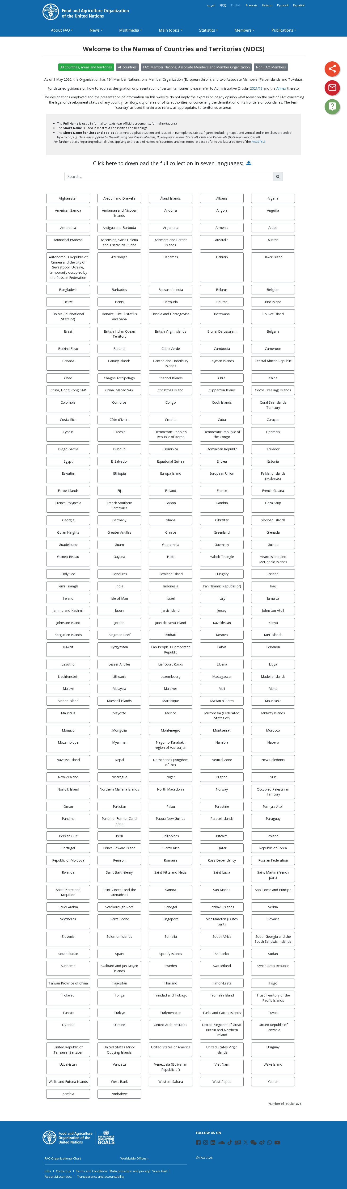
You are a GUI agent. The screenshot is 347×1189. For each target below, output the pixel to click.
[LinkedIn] (213, 1143)
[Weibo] (262, 1143)
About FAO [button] (60, 30)
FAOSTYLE (259, 141)
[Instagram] (205, 1143)
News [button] (95, 30)
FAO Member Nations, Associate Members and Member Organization (196, 67)
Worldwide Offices (133, 1158)
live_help (332, 106)
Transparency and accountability (100, 1176)
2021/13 (256, 88)
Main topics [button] (169, 30)
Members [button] (243, 30)
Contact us (63, 1171)
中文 (223, 5)
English (236, 5)
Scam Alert (159, 1171)
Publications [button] (282, 30)
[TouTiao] (238, 1142)
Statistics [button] (207, 30)
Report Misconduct (58, 1176)
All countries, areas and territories (86, 67)
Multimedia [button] (129, 30)
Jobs (48, 1171)
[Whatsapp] (269, 1143)
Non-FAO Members (271, 67)
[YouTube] (277, 1143)
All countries (127, 67)
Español (299, 5)
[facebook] (198, 1143)
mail (332, 87)
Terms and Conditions (91, 1171)
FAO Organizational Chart (63, 1158)
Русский (282, 5)
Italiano (267, 5)
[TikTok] (230, 1142)
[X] (245, 1142)
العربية (211, 5)
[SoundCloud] (221, 1143)
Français (252, 5)
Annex (281, 88)
